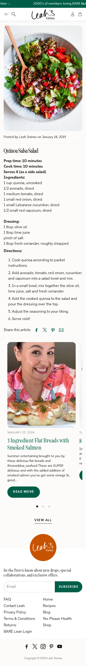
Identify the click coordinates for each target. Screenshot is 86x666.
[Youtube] (59, 646)
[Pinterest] (51, 646)
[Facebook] (26, 646)
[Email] (61, 330)
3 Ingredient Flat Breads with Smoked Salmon (38, 444)
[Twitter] (34, 646)
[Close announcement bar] (82, 3)
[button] (6, 14)
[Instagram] (43, 646)
